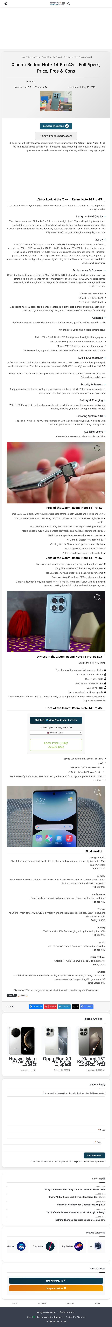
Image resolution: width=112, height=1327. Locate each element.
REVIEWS (42, 1303)
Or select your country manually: (56, 727)
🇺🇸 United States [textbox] (55, 733)
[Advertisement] (56, 28)
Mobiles (30, 57)
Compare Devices (55, 1288)
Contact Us (71, 1317)
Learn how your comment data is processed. (68, 1161)
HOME (97, 1303)
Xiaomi (22, 995)
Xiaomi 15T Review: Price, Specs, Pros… (91, 1061)
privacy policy (58, 1317)
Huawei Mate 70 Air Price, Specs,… (23, 1061)
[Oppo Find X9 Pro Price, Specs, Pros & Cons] (56, 1041)
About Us (81, 1317)
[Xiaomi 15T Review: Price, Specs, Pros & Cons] (90, 1041)
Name (101, 1130)
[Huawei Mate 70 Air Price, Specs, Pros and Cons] (22, 1041)
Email (98, 1142)
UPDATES (70, 1303)
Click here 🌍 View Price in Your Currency (56, 720)
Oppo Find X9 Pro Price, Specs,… (57, 1061)
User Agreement (43, 1317)
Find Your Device (54, 1281)
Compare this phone (55, 126)
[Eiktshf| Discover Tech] (56, 3)
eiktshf (65, 1312)
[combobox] (56, 733)
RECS (14, 1303)
